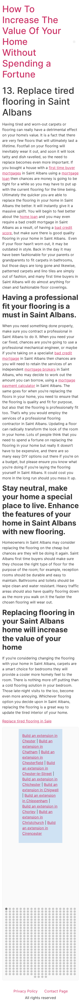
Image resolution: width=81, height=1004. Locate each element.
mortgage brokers (40, 369)
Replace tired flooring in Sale (27, 721)
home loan (29, 216)
